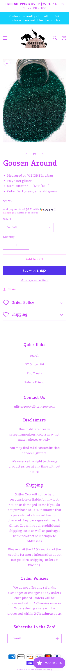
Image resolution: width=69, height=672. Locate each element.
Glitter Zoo (29, 670)
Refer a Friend (34, 382)
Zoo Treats (34, 373)
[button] (5, 38)
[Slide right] (43, 154)
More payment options (35, 280)
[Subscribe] (57, 638)
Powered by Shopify (43, 670)
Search (35, 355)
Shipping (8, 213)
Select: (7, 219)
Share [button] (12, 289)
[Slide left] (26, 154)
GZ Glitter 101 (34, 364)
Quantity (9, 236)
